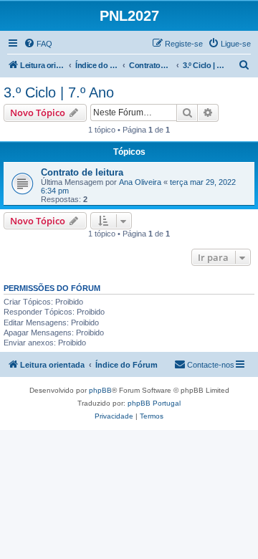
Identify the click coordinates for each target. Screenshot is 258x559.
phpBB (100, 390)
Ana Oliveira (140, 182)
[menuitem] (38, 43)
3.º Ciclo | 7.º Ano (59, 92)
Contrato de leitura (82, 172)
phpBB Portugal (154, 403)
